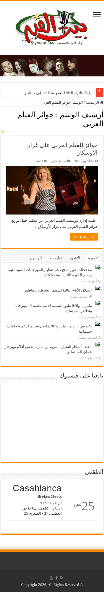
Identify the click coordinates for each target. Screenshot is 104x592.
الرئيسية (93, 102)
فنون (54, 161)
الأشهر (75, 258)
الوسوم (36, 258)
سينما (62, 161)
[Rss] (62, 577)
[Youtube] (51, 577)
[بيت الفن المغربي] (52, 26)
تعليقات (56, 258)
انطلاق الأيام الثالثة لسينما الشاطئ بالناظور (58, 92)
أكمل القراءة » (84, 237)
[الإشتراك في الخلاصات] (2, 132)
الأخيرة (93, 258)
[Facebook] (56, 577)
